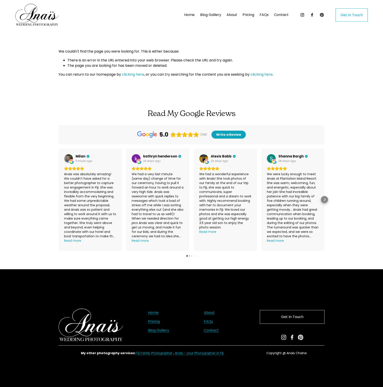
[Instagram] (302, 15)
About (232, 14)
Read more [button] (72, 240)
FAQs (264, 14)
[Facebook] (312, 15)
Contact (281, 14)
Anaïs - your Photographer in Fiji (199, 353)
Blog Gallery (210, 14)
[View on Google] (68, 158)
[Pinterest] (322, 15)
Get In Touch (351, 15)
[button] (58, 199)
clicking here (133, 74)
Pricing (154, 321)
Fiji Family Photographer (154, 353)
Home (189, 14)
